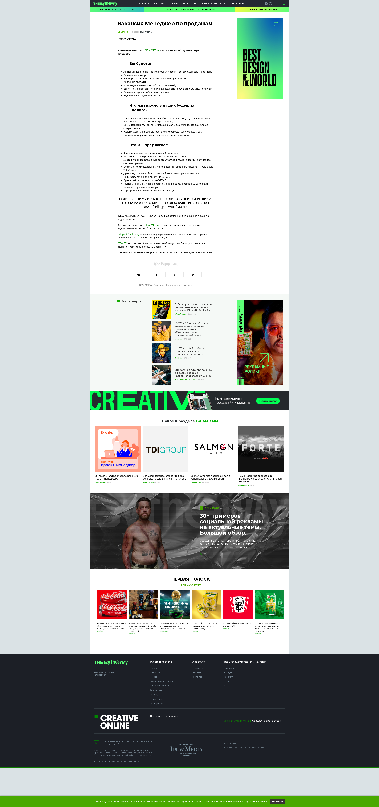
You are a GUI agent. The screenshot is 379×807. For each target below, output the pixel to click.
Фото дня (155, 694)
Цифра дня (156, 699)
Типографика (187, 10)
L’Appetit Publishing (128, 234)
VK (225, 685)
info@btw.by (100, 675)
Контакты (273, 9)
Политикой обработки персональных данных (244, 801)
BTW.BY (122, 243)
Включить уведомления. (237, 720)
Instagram (229, 672)
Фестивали (238, 4)
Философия (190, 4)
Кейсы (174, 4)
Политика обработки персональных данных (244, 747)
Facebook (229, 668)
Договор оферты (231, 744)
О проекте (253, 9)
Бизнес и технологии (214, 4)
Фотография (171, 10)
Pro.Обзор (160, 4)
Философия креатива (161, 681)
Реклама (263, 9)
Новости (144, 4)
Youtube (228, 681)
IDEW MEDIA (151, 50)
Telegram (228, 677)
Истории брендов (206, 10)
